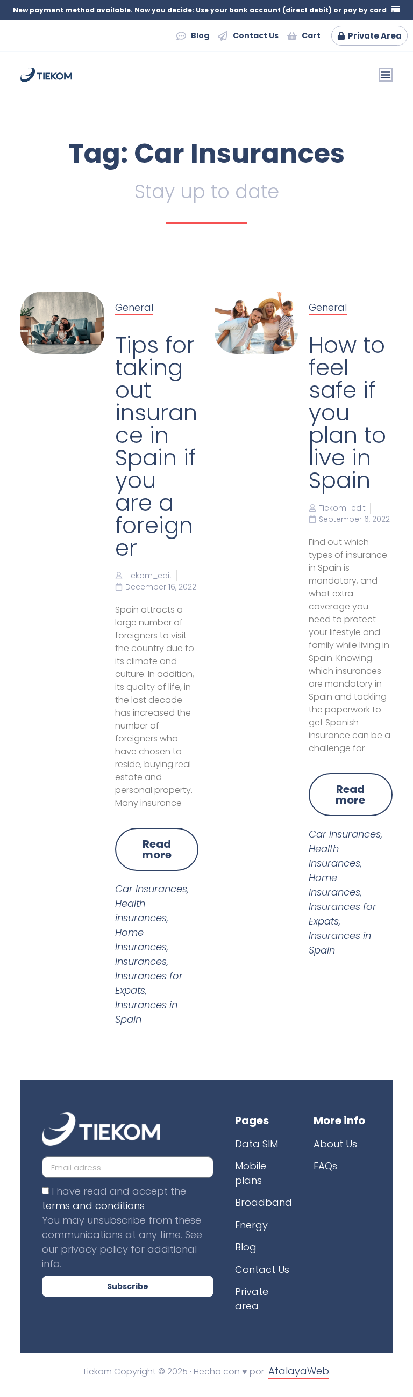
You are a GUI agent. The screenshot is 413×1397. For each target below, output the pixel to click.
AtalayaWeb (298, 1371)
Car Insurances (151, 889)
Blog (246, 1247)
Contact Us (262, 1269)
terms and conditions (93, 1205)
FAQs (325, 1166)
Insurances (141, 961)
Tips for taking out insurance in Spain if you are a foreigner (156, 446)
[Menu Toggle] (386, 75)
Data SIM (256, 1144)
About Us (335, 1144)
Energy (251, 1225)
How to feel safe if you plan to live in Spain (347, 412)
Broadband (263, 1202)
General (134, 307)
